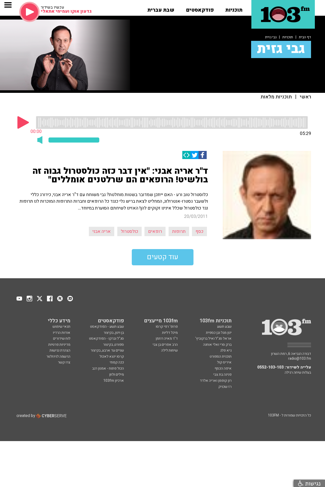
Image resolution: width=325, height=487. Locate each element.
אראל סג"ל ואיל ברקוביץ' (213, 338)
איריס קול (224, 362)
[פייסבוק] (203, 155)
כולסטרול (129, 231)
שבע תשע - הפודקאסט (107, 326)
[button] (233, 8)
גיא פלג (226, 350)
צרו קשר (64, 362)
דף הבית (305, 37)
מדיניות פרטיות (59, 344)
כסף (199, 231)
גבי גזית (271, 37)
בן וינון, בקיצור (114, 333)
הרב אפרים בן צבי (165, 344)
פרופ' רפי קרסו (167, 326)
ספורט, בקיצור (113, 344)
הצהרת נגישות (60, 350)
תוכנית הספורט (221, 356)
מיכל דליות (170, 333)
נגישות (312, 483)
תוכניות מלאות (276, 97)
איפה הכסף (223, 368)
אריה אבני (101, 231)
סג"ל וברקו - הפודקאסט (106, 338)
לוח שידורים (61, 338)
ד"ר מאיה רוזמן (167, 338)
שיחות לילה (169, 350)
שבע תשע (224, 326)
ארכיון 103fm (113, 380)
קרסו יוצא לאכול (112, 356)
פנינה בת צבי (222, 374)
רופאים (155, 231)
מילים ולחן (116, 374)
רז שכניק (225, 387)
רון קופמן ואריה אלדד (216, 380)
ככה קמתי (117, 362)
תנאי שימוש (61, 326)
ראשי (305, 97)
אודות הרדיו (61, 333)
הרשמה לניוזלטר (58, 356)
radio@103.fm (299, 358)
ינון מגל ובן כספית (219, 333)
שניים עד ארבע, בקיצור (107, 350)
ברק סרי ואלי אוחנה (217, 344)
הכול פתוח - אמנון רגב (108, 368)
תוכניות (287, 37)
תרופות (179, 231)
